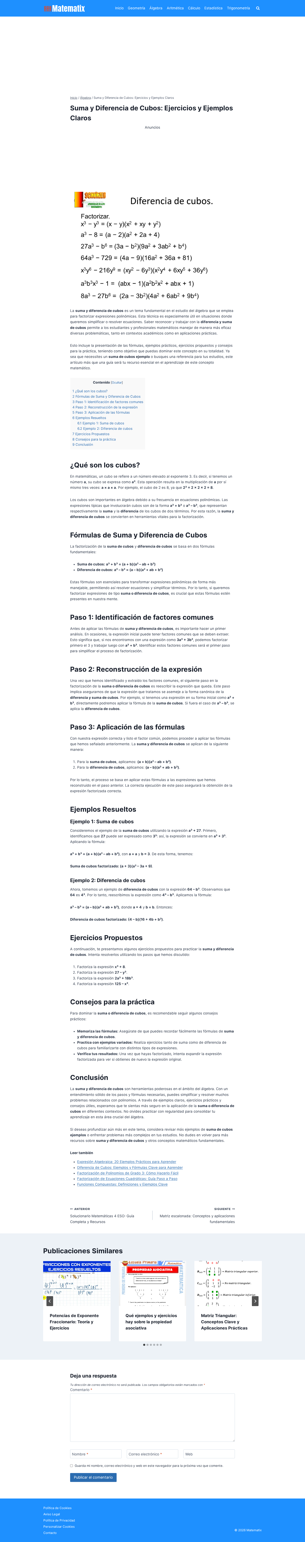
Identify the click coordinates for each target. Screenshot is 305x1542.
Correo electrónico (145, 1454)
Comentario (81, 1390)
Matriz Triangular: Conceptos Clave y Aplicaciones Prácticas (224, 1322)
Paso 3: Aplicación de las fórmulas (101, 412)
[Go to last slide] (49, 1301)
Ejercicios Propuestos (90, 434)
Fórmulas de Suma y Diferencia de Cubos (106, 396)
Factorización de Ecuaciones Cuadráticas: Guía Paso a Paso (127, 1179)
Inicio (119, 8)
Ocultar (117, 382)
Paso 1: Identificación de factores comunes (107, 402)
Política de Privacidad (59, 1520)
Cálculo (194, 8)
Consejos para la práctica (94, 439)
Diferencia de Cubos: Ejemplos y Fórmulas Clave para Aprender (130, 1167)
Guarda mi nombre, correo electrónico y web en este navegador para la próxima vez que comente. (149, 1466)
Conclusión (82, 444)
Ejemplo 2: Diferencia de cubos (104, 428)
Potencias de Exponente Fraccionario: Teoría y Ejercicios (74, 1322)
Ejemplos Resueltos (89, 418)
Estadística (213, 8)
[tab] (144, 1345)
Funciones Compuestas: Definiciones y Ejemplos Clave (122, 1184)
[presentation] (77, 1283)
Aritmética (175, 8)
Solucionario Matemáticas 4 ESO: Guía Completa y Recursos (102, 1215)
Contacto (50, 1533)
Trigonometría (238, 8)
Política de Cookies (57, 1508)
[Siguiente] (255, 1301)
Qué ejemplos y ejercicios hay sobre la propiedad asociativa (151, 1322)
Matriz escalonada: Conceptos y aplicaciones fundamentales (197, 1215)
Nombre (80, 1454)
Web (189, 1454)
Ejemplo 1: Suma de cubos (100, 423)
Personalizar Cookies (59, 1527)
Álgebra (155, 8)
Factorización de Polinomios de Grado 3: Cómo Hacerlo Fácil (127, 1173)
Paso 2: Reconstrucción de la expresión (105, 407)
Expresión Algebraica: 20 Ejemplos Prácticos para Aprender (126, 1162)
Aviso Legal (51, 1514)
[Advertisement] (152, 48)
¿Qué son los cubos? (89, 391)
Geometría (136, 8)
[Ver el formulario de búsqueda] (258, 8)
